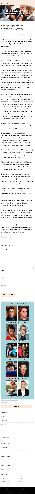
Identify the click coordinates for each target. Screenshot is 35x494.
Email (3, 278)
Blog (2, 469)
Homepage (4, 420)
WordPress (20, 481)
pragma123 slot (19, 191)
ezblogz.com (17, 489)
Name (3, 270)
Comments (5, 481)
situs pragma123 (18, 106)
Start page (3, 424)
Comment (4, 249)
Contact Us (9, 492)
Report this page (6, 237)
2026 (2, 460)
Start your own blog (5, 429)
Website (3, 286)
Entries (20, 478)
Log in (2, 416)
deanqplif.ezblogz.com (10, 2)
